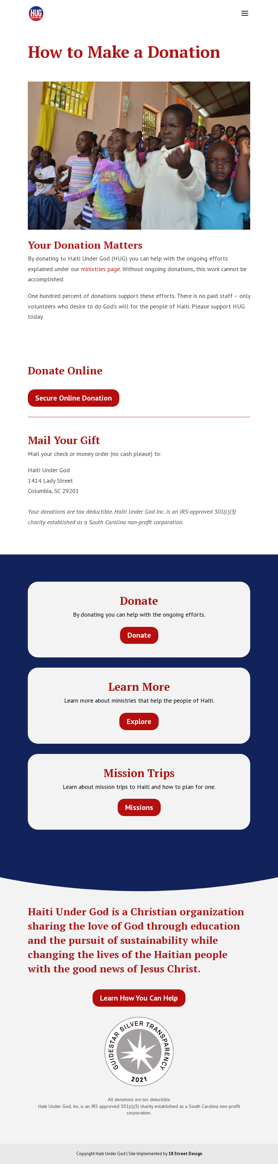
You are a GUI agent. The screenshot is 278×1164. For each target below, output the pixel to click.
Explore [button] (139, 721)
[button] (244, 17)
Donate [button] (139, 635)
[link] (36, 13)
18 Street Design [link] (185, 1154)
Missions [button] (139, 807)
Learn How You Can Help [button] (139, 998)
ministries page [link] (100, 269)
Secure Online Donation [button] (73, 398)
